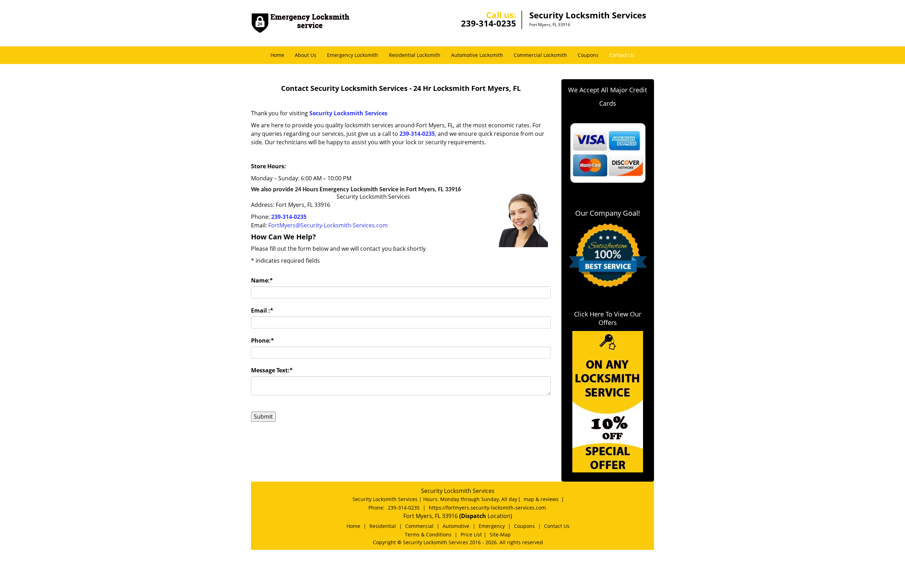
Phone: (262, 340)
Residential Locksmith (414, 55)
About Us (305, 55)
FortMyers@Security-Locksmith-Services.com (328, 225)
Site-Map (500, 534)
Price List (471, 534)
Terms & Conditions (428, 534)
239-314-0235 (488, 23)
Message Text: (272, 370)
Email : (262, 310)
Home (277, 55)
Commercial (419, 526)
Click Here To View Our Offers (607, 318)
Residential (382, 526)
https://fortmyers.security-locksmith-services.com (487, 507)
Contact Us (622, 55)
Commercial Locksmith (540, 55)
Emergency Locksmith (352, 55)
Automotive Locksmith (477, 55)
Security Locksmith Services (348, 113)
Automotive (456, 526)
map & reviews (542, 499)
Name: (262, 280)
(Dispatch (473, 516)
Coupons (588, 55)
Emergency (492, 526)
